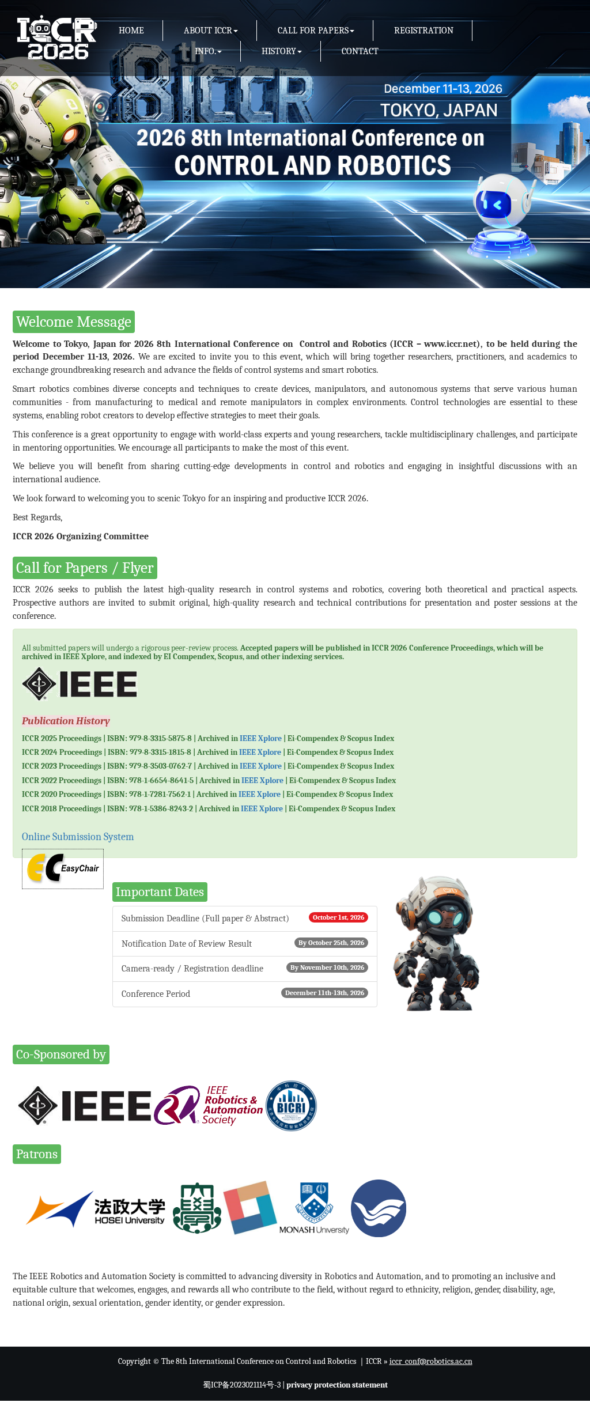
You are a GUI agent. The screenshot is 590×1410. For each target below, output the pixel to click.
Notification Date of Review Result (243, 944)
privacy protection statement (337, 1385)
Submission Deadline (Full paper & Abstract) (243, 918)
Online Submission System (78, 837)
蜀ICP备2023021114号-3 (242, 1385)
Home (131, 30)
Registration (423, 30)
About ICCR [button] (208, 30)
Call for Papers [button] (313, 30)
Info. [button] (205, 51)
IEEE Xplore (261, 738)
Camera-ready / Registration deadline (243, 968)
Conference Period (243, 994)
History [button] (279, 51)
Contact (360, 51)
